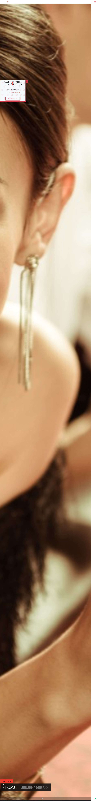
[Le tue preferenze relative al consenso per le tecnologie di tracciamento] (95, 798)
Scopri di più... (13, 98)
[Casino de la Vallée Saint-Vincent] (8, 2)
